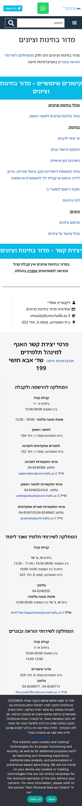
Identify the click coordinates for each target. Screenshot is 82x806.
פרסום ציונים (69, 222)
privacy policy (44, 791)
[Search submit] (11, 23)
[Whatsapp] (43, 8)
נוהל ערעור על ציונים (64, 233)
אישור (51, 799)
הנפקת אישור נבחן (65, 149)
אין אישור (35, 799)
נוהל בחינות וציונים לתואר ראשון (55, 115)
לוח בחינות (71, 200)
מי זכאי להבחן (69, 138)
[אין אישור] (76, 750)
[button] (74, 22)
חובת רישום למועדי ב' (63, 189)
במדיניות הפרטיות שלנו (32, 735)
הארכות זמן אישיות (65, 160)
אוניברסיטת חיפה (60, 360)
